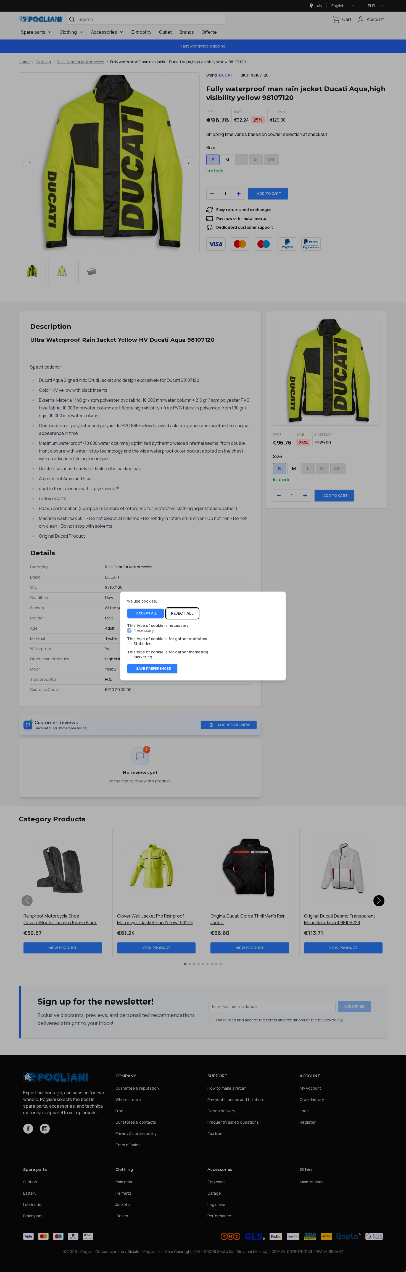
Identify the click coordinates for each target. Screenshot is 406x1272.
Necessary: (144, 630)
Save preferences (153, 668)
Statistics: (143, 644)
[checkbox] (129, 630)
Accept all (146, 613)
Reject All (182, 613)
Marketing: (143, 657)
